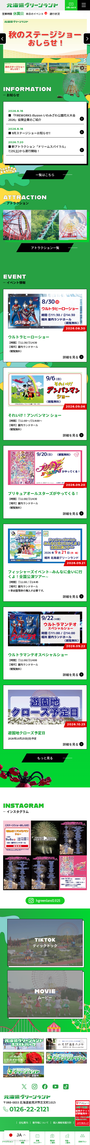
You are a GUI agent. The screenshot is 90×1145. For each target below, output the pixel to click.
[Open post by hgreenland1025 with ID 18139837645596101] (17, 872)
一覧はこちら (45, 175)
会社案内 (23, 1122)
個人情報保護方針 (62, 1122)
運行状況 (55, 13)
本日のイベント (36, 13)
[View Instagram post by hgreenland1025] (28, 853)
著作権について (40, 1122)
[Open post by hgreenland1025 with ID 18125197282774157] (45, 838)
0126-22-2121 (29, 1109)
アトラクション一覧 (45, 247)
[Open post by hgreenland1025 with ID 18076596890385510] (17, 838)
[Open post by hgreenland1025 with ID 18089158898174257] (45, 872)
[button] (45, 38)
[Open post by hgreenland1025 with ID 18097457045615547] (73, 838)
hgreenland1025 (48, 900)
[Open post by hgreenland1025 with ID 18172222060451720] (73, 872)
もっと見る (45, 758)
